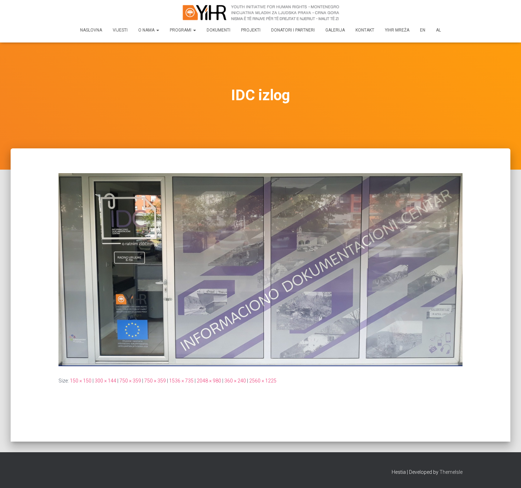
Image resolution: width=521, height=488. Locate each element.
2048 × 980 (209, 381)
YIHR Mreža (397, 30)
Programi (181, 30)
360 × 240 (235, 381)
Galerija (335, 30)
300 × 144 (105, 381)
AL (438, 30)
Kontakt (364, 30)
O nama (147, 30)
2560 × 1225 (262, 381)
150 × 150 (80, 381)
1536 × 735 (181, 381)
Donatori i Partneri (293, 30)
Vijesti (120, 30)
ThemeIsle (451, 472)
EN (422, 30)
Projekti (250, 30)
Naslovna (91, 30)
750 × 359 (130, 381)
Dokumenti (218, 30)
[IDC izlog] (260, 269)
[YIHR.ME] (260, 12)
